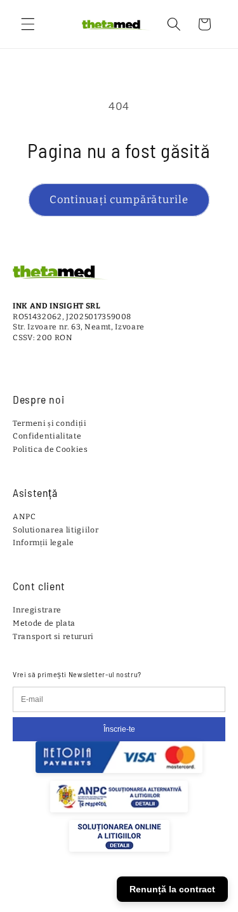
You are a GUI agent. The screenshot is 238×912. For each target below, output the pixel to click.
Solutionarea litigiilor (55, 529)
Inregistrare (37, 609)
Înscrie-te (119, 729)
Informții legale (43, 542)
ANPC (24, 516)
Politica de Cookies (50, 449)
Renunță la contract (172, 889)
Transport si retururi (53, 636)
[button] (28, 24)
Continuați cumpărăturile (119, 200)
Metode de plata (44, 623)
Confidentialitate (47, 436)
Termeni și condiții (50, 423)
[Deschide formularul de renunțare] (220, 874)
